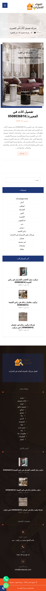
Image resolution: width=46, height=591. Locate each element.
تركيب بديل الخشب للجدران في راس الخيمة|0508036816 (23, 280)
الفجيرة (22, 217)
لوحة (21, 404)
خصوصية (22, 422)
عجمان (21, 238)
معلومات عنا (22, 433)
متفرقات (22, 245)
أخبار (22, 202)
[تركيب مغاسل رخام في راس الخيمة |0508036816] (23, 294)
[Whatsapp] (6, 585)
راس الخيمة (22, 231)
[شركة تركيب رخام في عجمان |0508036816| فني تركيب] (23, 317)
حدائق (22, 410)
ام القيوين (22, 220)
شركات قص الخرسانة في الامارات (22, 235)
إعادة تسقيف (21, 401)
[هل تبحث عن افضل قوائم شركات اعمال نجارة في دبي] (35, 6)
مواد (21, 424)
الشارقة (22, 209)
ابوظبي (21, 206)
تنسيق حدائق (21, 407)
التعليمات (22, 436)
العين (22, 213)
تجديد (22, 398)
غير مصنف (22, 242)
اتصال (22, 439)
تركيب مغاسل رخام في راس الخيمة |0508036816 (23, 303)
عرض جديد (21, 427)
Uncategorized (22, 199)
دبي (22, 224)
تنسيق (22, 413)
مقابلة (22, 249)
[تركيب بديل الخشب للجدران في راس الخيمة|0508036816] (23, 271)
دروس (22, 227)
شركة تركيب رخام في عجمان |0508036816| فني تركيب (23, 326)
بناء (22, 416)
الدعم (22, 419)
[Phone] (6, 579)
